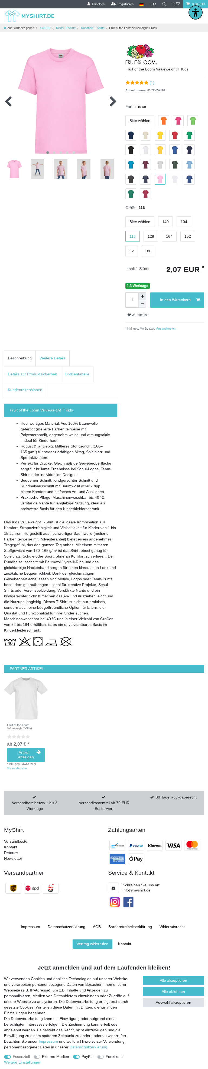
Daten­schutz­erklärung (66, 927)
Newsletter (13, 858)
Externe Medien (55, 1056)
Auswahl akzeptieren (173, 1002)
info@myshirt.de (137, 890)
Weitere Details (53, 358)
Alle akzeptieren (173, 980)
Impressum (30, 927)
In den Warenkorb (175, 300)
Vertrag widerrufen (92, 944)
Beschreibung (20, 358)
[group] (26, 698)
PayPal (87, 1056)
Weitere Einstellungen (22, 1062)
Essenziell (21, 1056)
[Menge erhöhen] (142, 296)
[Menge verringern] (142, 304)
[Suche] (164, 4)
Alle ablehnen (173, 991)
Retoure (11, 853)
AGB (97, 927)
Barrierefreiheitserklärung (130, 927)
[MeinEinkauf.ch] (50, 888)
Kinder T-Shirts (65, 28)
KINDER (45, 28)
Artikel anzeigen (26, 754)
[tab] (20, 358)
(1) (152, 83)
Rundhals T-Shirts (92, 28)
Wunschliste (140, 315)
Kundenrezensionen (25, 390)
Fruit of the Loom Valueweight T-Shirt (19, 726)
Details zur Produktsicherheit (32, 374)
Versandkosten (165, 328)
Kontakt (10, 847)
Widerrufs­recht (172, 927)
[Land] (141, 4)
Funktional (114, 1056)
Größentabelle (77, 374)
